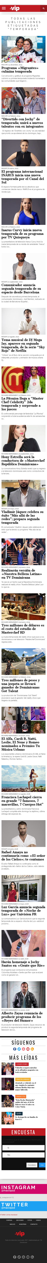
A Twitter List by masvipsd (8, 1215)
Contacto (33, 1224)
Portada (9, 1220)
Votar (42, 1165)
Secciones (19, 1220)
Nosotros (22, 1224)
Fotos (30, 1220)
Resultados (32, 1165)
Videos (38, 1220)
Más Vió (12, 1224)
